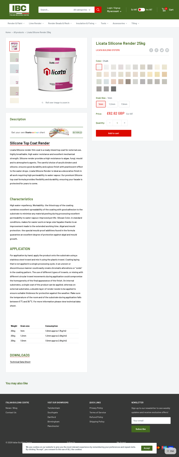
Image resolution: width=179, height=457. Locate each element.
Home (8, 32)
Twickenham (54, 408)
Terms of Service (98, 412)
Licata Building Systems (108, 50)
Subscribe (141, 429)
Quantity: (100, 122)
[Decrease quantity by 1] (110, 123)
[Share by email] (167, 50)
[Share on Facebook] (151, 50)
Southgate (53, 412)
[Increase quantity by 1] (125, 123)
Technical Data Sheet (20, 361)
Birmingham (53, 421)
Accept (147, 448)
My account (113, 11)
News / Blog (11, 408)
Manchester (53, 426)
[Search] (98, 10)
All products (19, 32)
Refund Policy (96, 417)
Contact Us (11, 412)
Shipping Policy (97, 421)
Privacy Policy (96, 408)
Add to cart (113, 133)
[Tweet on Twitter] (162, 50)
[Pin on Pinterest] (156, 50)
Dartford (52, 417)
